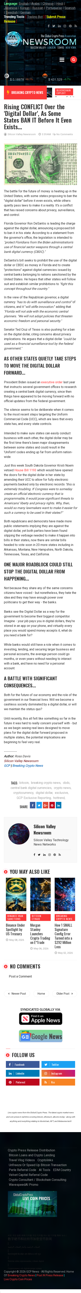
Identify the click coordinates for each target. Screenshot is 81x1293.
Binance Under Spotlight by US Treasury (15, 929)
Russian (37, 8)
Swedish (12, 12)
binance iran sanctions (15, 917)
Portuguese (54, 8)
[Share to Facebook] (32, 805)
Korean (25, 8)
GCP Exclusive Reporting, (34, 798)
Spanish (69, 8)
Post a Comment (20, 976)
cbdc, (66, 783)
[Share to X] (39, 805)
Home (41, 993)
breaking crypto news (27, 92)
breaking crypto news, (46, 783)
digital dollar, (44, 793)
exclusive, (62, 793)
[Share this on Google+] (45, 805)
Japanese (10, 8)
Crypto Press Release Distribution (31, 1150)
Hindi (59, 4)
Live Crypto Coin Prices (18, 1279)
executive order (52, 382)
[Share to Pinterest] (52, 805)
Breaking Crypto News (21, 1275)
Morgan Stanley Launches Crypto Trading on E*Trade (40, 934)
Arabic (35, 4)
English (24, 4)
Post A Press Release (50, 1275)
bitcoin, (24, 783)
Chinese (48, 4)
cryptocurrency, (23, 793)
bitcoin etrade (36, 917)
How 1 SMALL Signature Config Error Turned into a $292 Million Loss (63, 936)
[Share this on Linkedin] (58, 805)
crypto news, (62, 788)
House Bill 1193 (25, 470)
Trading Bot (35, 17)
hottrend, (59, 798)
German (25, 12)
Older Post (62, 993)
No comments (64, 134)
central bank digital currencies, (31, 788)
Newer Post (19, 993)
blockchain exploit (64, 92)
